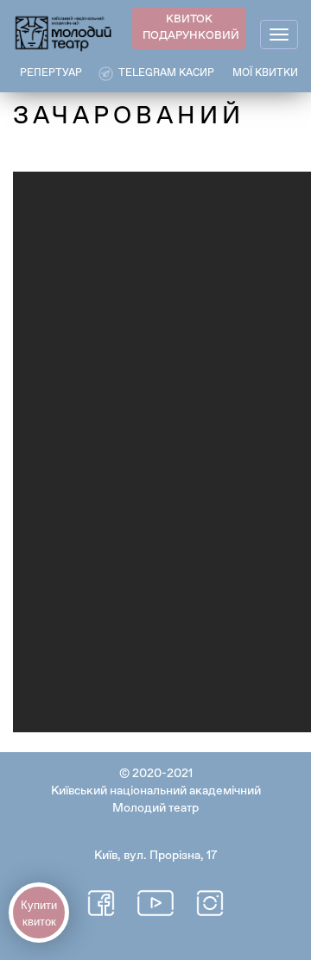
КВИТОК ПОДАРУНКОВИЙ (191, 27)
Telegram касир (166, 73)
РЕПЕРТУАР (51, 73)
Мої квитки (265, 73)
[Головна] (64, 32)
